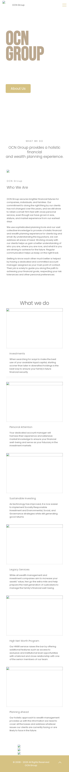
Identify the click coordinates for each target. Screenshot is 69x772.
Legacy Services (19, 569)
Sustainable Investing (23, 498)
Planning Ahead (19, 712)
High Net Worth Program (24, 641)
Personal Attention (21, 427)
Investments (17, 353)
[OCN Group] (17, 5)
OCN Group (31, 765)
